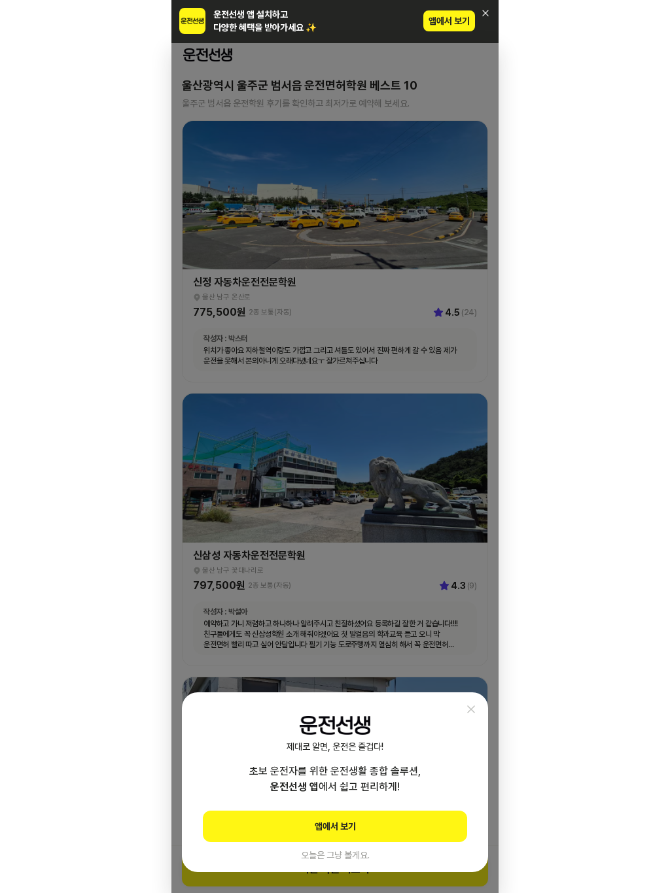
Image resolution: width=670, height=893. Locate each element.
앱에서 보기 (449, 21)
